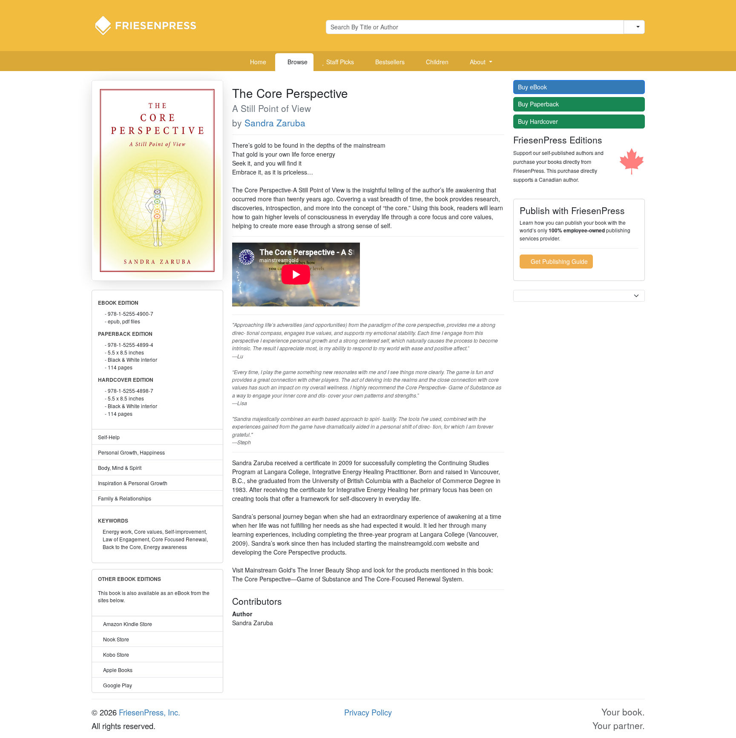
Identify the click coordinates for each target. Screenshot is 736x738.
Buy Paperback (539, 104)
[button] (477, 62)
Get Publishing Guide (558, 261)
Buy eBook (533, 87)
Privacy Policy (368, 712)
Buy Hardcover (539, 121)
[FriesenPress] (151, 24)
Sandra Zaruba (274, 122)
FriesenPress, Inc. (149, 712)
